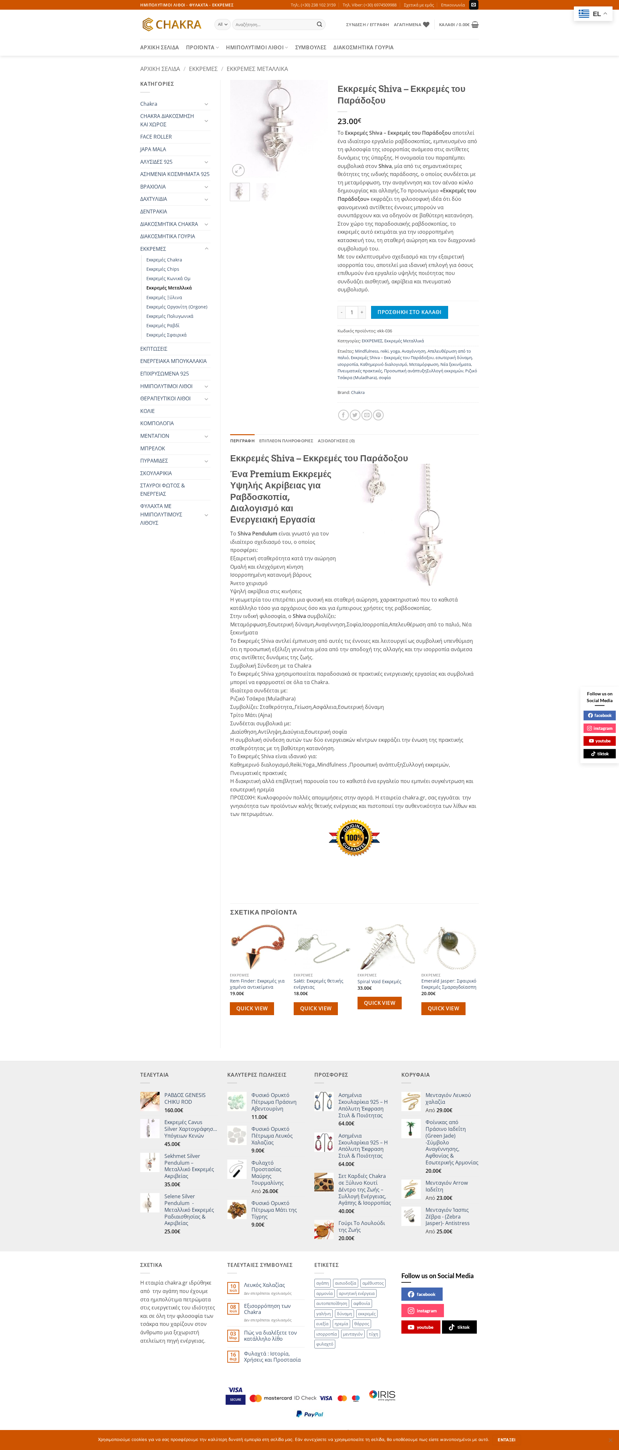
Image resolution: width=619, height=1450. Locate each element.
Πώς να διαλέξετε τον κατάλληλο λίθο (270, 1336)
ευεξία (322, 1324)
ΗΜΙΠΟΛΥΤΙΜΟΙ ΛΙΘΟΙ (255, 47)
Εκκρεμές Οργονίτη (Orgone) (176, 307)
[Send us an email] (473, 5)
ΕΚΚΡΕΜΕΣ (203, 68)
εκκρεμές (367, 1314)
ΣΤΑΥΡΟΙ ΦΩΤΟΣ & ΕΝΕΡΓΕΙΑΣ (162, 489)
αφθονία (361, 1303)
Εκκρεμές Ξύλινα (164, 297)
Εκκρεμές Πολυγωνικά (169, 316)
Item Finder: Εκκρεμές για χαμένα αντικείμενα (257, 984)
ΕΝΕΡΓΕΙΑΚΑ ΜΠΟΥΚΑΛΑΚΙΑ (173, 361)
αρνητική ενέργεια (357, 1293)
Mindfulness (366, 351)
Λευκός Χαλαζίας (264, 1285)
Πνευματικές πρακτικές (360, 371)
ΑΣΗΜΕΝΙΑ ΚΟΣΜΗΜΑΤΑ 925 (175, 174)
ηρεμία (341, 1324)
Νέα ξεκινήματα (455, 364)
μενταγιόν (353, 1334)
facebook (426, 1294)
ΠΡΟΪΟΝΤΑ (200, 47)
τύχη (373, 1334)
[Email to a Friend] (366, 415)
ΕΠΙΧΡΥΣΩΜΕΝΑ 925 (164, 373)
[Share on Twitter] (355, 415)
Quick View (252, 1008)
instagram (427, 1310)
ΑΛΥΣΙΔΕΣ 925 (156, 161)
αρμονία (324, 1293)
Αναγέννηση (414, 351)
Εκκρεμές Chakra (164, 260)
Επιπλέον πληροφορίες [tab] (286, 441)
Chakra (148, 103)
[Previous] (240, 129)
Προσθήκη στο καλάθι (410, 312)
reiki (384, 351)
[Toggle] (207, 104)
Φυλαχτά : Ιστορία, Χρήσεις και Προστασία (272, 1357)
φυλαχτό (324, 1344)
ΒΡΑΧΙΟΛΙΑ (153, 186)
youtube (425, 1327)
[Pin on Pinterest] (378, 415)
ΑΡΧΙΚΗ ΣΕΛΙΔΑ (159, 47)
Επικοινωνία (453, 5)
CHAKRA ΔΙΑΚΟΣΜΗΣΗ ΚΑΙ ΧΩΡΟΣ (167, 120)
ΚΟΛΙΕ (147, 411)
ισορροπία (348, 364)
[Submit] (319, 24)
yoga (395, 351)
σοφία (385, 377)
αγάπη (322, 1283)
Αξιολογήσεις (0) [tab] (336, 441)
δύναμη (344, 1314)
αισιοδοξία (345, 1283)
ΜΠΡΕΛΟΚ (152, 448)
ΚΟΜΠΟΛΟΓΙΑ (157, 423)
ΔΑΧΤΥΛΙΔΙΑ (153, 198)
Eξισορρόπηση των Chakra (267, 1309)
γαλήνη (323, 1314)
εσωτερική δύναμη (454, 357)
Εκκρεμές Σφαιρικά (166, 335)
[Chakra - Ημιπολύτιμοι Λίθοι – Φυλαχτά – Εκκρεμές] (172, 24)
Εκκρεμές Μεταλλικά (257, 68)
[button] (367, 24)
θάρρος (361, 1324)
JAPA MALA (153, 149)
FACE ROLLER (156, 136)
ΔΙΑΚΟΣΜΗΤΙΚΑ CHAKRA (169, 224)
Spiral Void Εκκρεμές (379, 982)
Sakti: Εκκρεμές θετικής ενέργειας (318, 984)
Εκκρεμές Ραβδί (163, 325)
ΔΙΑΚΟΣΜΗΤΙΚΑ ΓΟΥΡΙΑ (363, 47)
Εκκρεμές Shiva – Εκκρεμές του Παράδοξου (392, 357)
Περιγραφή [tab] (242, 441)
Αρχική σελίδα (160, 68)
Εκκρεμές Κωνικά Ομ (168, 278)
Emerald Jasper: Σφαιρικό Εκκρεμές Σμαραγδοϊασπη (449, 984)
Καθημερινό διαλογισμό (383, 364)
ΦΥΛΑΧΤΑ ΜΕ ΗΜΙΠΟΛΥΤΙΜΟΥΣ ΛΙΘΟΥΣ (161, 514)
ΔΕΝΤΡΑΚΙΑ (153, 211)
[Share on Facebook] (343, 415)
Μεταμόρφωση (423, 364)
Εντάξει (507, 1439)
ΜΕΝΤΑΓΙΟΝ (154, 435)
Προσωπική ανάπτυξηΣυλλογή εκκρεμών (423, 371)
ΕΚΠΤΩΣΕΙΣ (153, 348)
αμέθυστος (373, 1283)
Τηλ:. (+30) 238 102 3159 (313, 5)
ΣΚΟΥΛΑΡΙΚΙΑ (156, 473)
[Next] (318, 129)
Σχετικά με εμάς (419, 5)
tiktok (463, 1327)
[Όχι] (610, 1442)
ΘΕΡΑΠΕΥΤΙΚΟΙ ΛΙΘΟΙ (165, 398)
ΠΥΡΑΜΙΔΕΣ (154, 460)
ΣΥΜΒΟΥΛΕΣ (311, 47)
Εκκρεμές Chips (162, 269)
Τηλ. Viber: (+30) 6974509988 (370, 5)
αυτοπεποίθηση (331, 1303)
